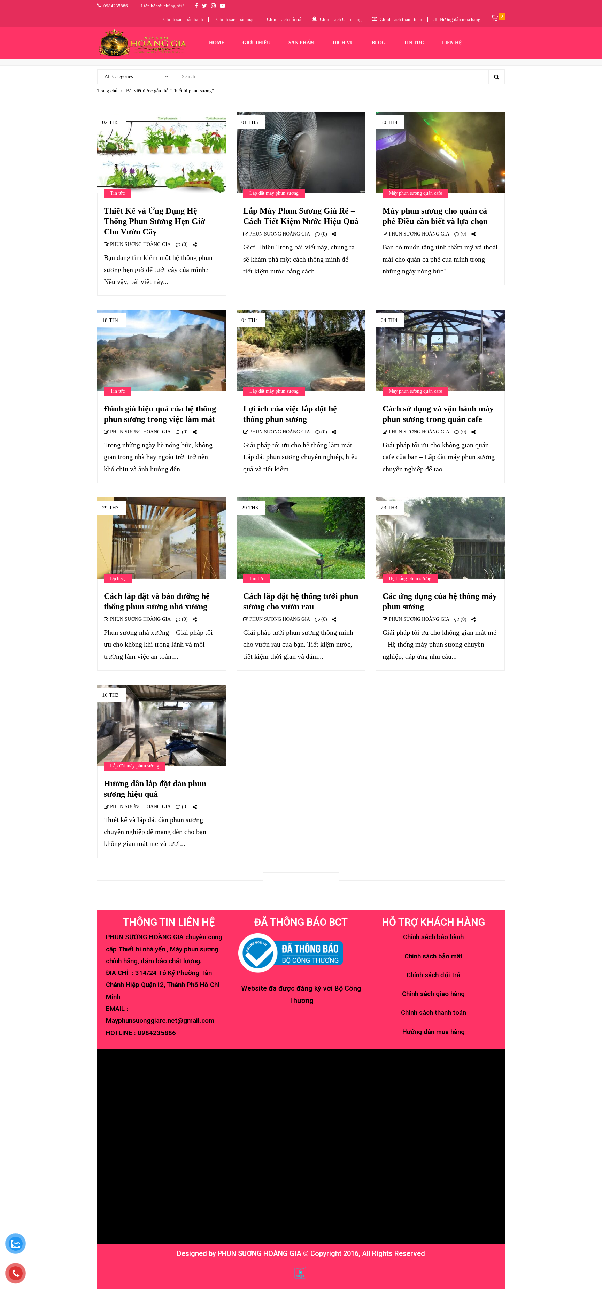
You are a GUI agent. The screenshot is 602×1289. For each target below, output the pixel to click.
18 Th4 (110, 320)
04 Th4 (249, 320)
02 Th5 (110, 122)
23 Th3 (389, 507)
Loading (301, 880)
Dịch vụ (118, 578)
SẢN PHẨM (301, 42)
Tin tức (117, 193)
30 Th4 (389, 122)
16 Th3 (110, 695)
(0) (184, 244)
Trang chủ (107, 90)
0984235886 (157, 1033)
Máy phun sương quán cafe (415, 193)
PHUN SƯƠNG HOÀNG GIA (140, 244)
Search (496, 77)
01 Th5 (249, 122)
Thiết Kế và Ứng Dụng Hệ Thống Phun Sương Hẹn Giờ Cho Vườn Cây (154, 221)
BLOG (379, 42)
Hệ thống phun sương (410, 578)
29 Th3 (110, 507)
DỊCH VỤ (343, 42)
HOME (216, 42)
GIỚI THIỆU (256, 42)
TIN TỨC (414, 42)
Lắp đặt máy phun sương (274, 193)
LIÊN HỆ (452, 42)
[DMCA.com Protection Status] (300, 1272)
